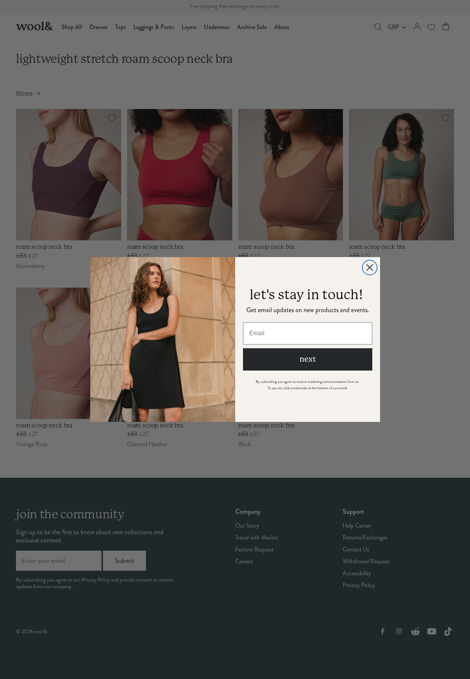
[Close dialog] (369, 267)
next (307, 359)
